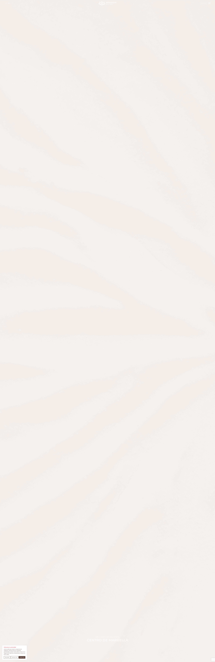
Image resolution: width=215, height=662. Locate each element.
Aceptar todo (22, 657)
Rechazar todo (14, 657)
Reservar (203, 3)
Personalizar (7, 657)
